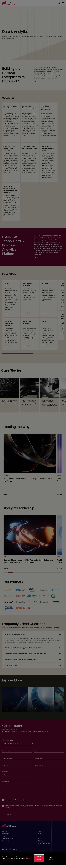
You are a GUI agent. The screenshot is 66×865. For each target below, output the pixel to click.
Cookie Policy (12, 860)
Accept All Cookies (39, 858)
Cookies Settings (51, 858)
